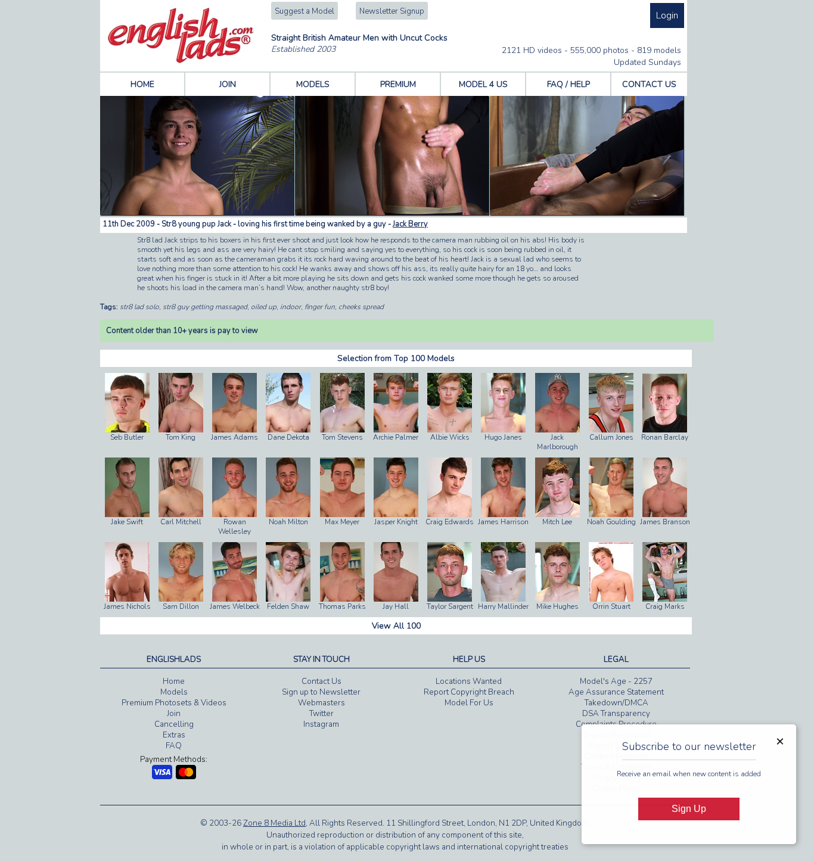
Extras (174, 735)
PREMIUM (398, 84)
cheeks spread (361, 307)
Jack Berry (410, 224)
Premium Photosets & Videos (174, 703)
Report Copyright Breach (469, 692)
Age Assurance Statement (616, 692)
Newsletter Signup (391, 11)
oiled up (263, 307)
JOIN (227, 84)
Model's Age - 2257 (616, 681)
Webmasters (321, 703)
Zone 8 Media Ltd (274, 823)
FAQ (174, 745)
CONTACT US (649, 84)
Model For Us (469, 703)
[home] (181, 61)
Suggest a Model (304, 11)
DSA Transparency (616, 713)
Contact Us (321, 681)
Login (667, 15)
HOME (142, 84)
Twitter (321, 713)
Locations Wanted (469, 681)
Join (174, 713)
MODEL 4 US (483, 84)
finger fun (320, 307)
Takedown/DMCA (616, 703)
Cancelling (174, 724)
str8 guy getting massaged (205, 307)
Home (174, 681)
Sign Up (689, 809)
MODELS (313, 84)
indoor (290, 307)
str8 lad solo (139, 307)
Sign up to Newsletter (321, 692)
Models (174, 692)
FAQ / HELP (568, 84)
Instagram (321, 724)
